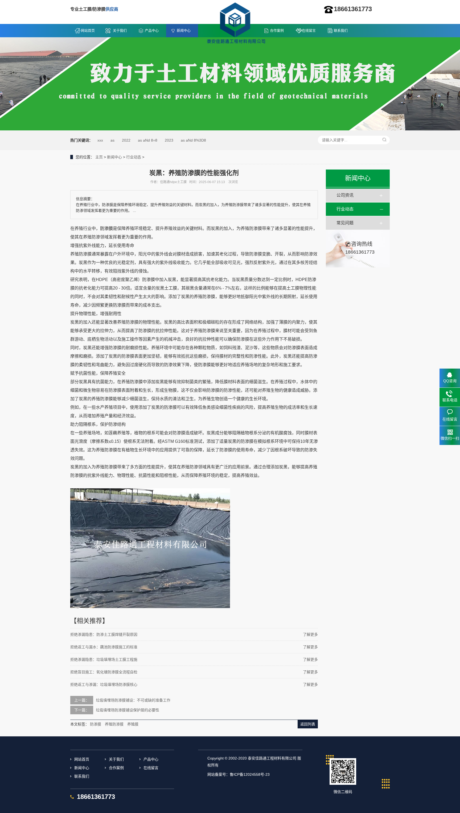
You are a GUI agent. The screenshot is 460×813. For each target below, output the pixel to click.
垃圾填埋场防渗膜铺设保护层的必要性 (127, 710)
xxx (100, 140)
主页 (99, 157)
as (112, 140)
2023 (169, 140)
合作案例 (277, 30)
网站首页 (88, 30)
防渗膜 (106, 228)
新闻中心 (184, 30)
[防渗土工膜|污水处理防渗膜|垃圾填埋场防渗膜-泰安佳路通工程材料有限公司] (236, 24)
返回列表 (307, 724)
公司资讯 (345, 195)
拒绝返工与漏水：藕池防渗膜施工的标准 (103, 647)
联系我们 (341, 30)
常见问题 (345, 223)
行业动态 (133, 157)
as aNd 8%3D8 (193, 140)
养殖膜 (132, 724)
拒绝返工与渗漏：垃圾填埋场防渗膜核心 (103, 684)
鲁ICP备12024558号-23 (250, 774)
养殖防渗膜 (114, 724)
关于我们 (120, 30)
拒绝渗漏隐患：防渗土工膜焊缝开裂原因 (103, 634)
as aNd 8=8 (147, 140)
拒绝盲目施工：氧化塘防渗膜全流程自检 (103, 672)
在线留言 (309, 30)
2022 (126, 140)
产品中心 (152, 30)
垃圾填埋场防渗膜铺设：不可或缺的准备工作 (133, 700)
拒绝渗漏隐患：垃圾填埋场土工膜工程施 (103, 659)
